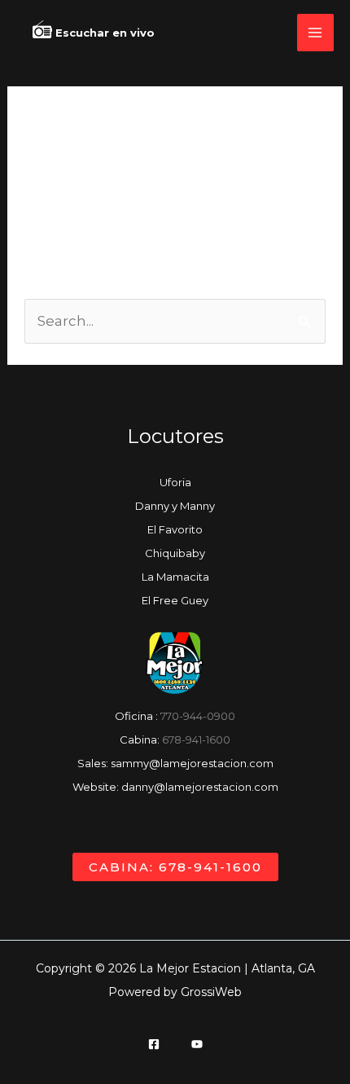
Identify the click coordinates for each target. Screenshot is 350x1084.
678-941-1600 (196, 739)
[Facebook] (153, 1044)
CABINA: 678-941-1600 (175, 867)
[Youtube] (197, 1044)
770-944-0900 (197, 715)
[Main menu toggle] (316, 32)
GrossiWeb (211, 992)
